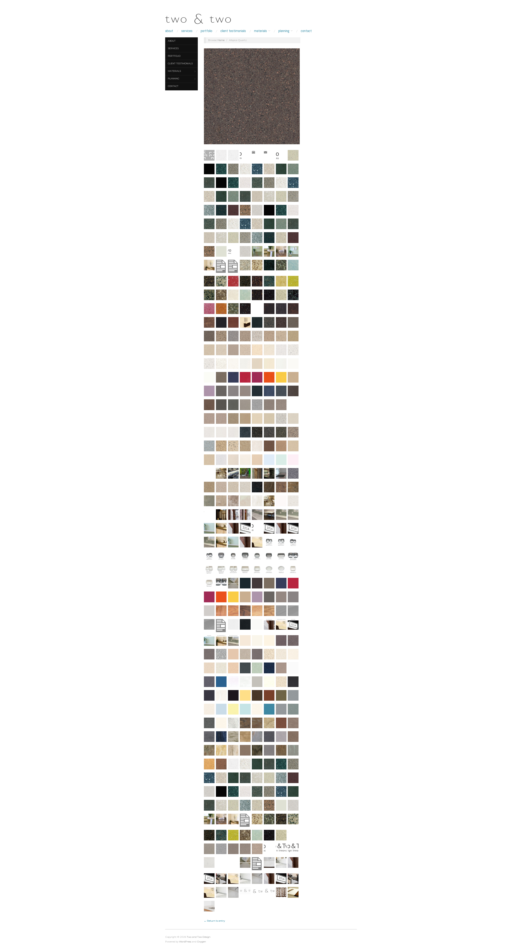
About (169, 31)
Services (186, 31)
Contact (306, 31)
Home (221, 40)
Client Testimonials (233, 31)
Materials (260, 31)
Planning (283, 31)
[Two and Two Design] (206, 18)
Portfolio (206, 31)
